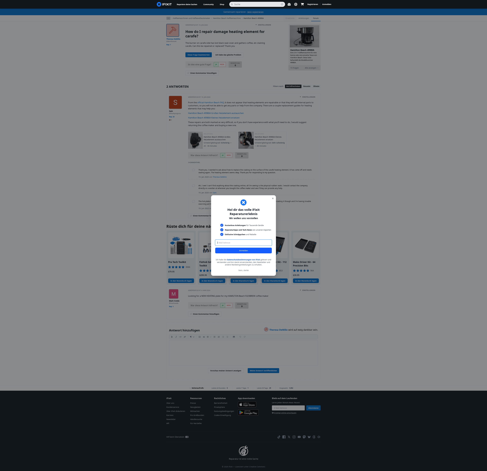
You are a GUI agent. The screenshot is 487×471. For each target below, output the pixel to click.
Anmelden (243, 250)
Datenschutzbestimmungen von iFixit (243, 259)
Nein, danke (243, 270)
